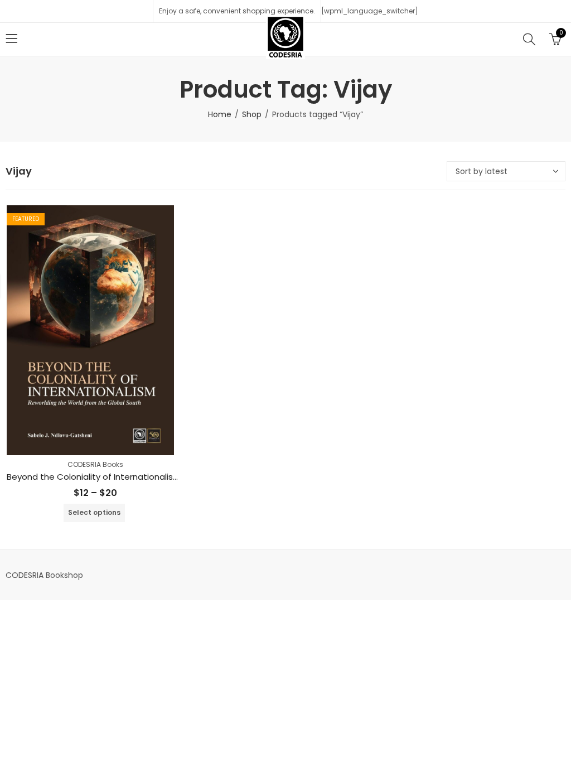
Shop (252, 114)
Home (219, 114)
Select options (94, 512)
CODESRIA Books (95, 464)
